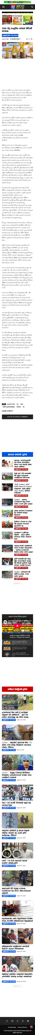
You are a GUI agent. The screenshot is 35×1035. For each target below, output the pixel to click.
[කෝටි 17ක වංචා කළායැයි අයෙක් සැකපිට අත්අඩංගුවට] (17, 850)
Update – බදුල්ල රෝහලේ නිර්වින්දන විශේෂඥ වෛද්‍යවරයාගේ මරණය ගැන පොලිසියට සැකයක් (16, 775)
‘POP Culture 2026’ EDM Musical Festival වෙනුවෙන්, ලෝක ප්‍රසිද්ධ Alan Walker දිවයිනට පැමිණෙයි (23, 488)
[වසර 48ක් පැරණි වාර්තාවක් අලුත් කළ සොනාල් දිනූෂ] (17, 792)
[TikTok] (17, 1021)
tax (23, 407)
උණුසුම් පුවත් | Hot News (10, 35)
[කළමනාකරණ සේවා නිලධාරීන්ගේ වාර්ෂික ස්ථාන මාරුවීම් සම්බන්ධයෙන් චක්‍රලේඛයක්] (17, 908)
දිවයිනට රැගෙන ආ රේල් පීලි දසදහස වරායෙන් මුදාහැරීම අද (22, 524)
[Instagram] (12, 1021)
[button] (3, 7)
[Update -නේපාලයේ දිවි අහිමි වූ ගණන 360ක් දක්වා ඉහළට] (7, 574)
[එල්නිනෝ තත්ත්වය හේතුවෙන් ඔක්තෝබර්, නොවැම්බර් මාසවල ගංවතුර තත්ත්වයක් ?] (17, 964)
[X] (23, 1021)
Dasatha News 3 (16, 39)
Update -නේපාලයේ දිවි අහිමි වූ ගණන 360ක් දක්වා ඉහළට (22, 574)
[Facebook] (7, 1021)
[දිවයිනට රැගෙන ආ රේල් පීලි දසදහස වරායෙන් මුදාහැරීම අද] (7, 524)
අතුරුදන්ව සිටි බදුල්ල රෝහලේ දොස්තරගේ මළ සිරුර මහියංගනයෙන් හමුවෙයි (16, 890)
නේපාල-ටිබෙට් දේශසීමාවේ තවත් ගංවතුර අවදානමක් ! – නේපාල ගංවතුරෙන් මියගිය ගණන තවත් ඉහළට (23, 549)
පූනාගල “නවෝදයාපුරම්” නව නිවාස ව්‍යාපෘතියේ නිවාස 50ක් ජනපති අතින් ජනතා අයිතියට (23, 463)
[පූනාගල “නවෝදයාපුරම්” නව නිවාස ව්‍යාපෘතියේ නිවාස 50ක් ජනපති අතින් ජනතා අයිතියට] (7, 463)
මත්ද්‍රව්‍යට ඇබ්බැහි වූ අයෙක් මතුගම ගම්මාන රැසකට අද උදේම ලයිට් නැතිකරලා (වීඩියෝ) (15, 832)
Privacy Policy (12, 1027)
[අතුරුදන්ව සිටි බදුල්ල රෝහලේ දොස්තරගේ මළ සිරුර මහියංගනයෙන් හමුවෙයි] (17, 878)
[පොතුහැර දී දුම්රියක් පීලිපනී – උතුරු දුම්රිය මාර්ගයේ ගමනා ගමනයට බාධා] (7, 535)
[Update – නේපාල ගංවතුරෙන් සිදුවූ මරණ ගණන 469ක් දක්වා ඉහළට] (7, 502)
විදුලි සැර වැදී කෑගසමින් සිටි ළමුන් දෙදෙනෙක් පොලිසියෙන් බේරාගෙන (22, 475)
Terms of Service (22, 1027)
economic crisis (11, 404)
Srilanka (19, 407)
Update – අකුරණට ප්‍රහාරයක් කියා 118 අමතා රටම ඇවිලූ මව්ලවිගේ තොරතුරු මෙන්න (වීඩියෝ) (17, 744)
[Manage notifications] (31, 1026)
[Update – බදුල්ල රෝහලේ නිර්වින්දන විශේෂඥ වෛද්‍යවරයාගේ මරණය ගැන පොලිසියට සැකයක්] (17, 762)
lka (17, 404)
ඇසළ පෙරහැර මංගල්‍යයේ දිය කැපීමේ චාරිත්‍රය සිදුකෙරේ (23, 513)
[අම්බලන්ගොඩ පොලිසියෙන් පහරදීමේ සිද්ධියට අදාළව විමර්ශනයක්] (17, 936)
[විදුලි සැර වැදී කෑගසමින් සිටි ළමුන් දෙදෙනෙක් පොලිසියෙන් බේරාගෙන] (7, 476)
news (21, 404)
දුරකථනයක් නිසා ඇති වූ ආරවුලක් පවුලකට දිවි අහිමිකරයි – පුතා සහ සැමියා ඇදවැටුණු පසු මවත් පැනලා (15, 714)
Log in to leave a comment (17, 417)
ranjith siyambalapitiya (9, 407)
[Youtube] (28, 1021)
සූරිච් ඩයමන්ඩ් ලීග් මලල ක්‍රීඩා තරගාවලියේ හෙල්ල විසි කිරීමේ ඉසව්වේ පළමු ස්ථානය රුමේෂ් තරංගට (22, 562)
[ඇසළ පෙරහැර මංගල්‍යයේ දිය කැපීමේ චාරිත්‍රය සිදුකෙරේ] (7, 513)
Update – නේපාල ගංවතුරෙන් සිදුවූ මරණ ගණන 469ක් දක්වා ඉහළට (23, 502)
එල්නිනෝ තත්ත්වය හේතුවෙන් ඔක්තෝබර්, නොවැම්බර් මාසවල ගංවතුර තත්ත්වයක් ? (17, 976)
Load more (17, 583)
